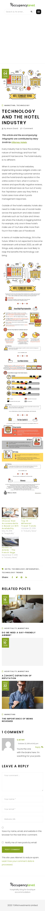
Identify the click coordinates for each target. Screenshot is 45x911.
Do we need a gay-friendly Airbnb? (19, 634)
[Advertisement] (22, 39)
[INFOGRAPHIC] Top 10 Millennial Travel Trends (29, 522)
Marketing (10, 105)
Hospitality (10, 628)
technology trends (12, 572)
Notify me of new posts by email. (21, 842)
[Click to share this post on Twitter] (17, 577)
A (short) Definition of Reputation (17, 677)
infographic (32, 569)
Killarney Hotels (19, 142)
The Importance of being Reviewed (17, 720)
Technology (23, 105)
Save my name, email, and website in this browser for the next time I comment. (22, 833)
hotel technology (15, 569)
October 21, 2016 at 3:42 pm (28, 743)
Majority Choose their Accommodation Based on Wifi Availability (10, 523)
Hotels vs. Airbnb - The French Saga (8, 550)
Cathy (21, 739)
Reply (37, 747)
